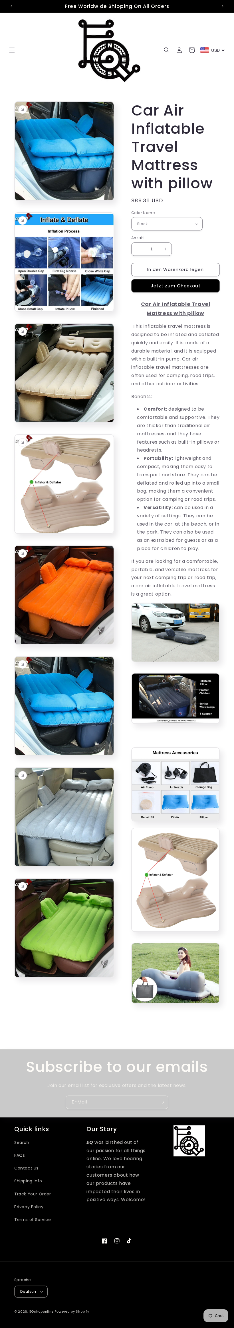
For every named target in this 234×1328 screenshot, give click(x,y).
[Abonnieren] (162, 1102)
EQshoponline (41, 1311)
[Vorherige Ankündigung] (11, 6)
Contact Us (26, 1168)
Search (21, 1142)
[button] (12, 50)
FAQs (19, 1155)
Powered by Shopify (72, 1311)
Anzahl (137, 237)
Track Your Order (32, 1194)
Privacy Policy (28, 1207)
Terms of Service (32, 1219)
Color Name (143, 212)
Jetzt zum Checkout (176, 286)
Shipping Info (28, 1181)
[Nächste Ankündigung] (222, 6)
